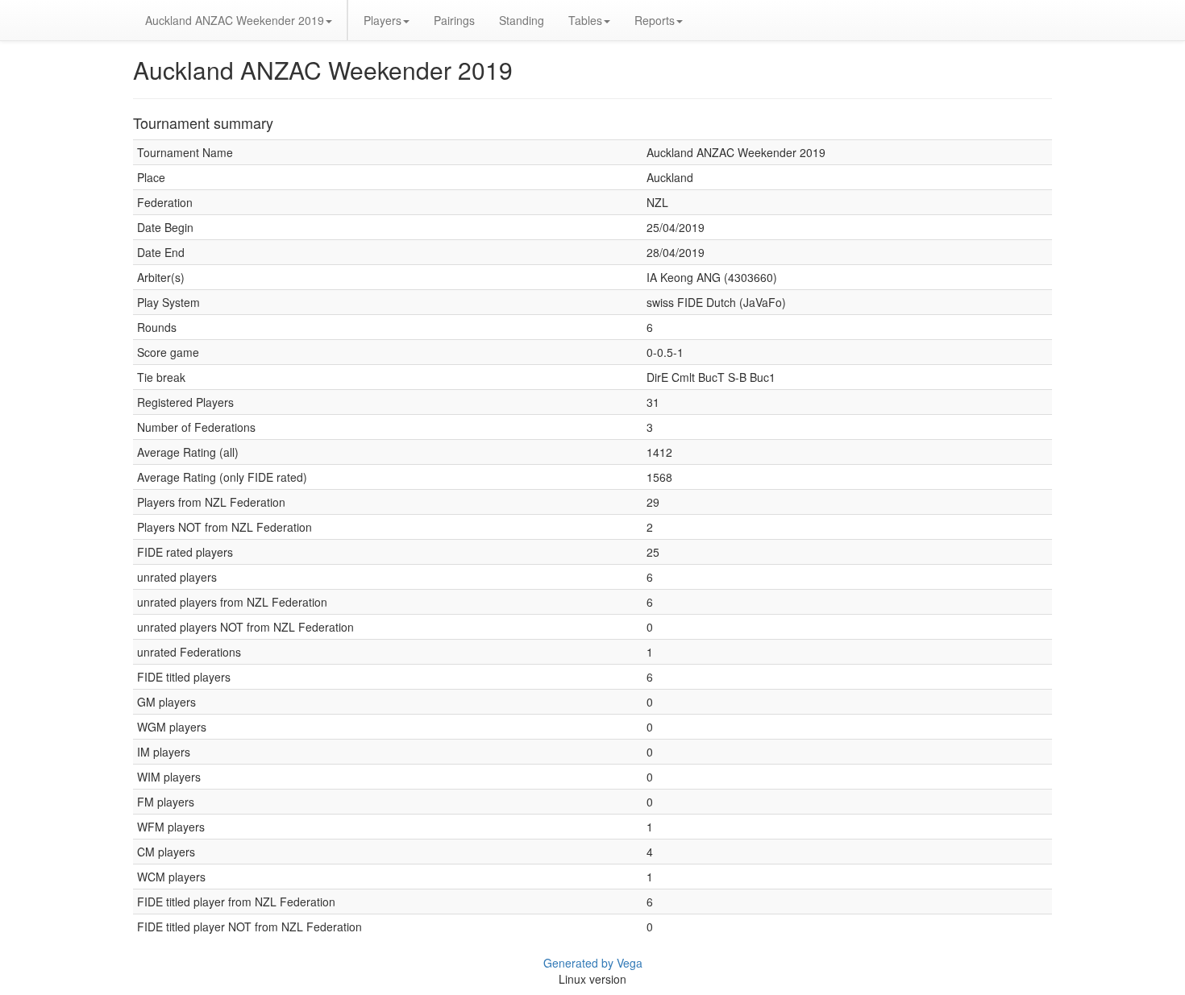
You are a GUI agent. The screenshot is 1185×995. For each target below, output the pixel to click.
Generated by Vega (592, 963)
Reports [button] (654, 20)
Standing (521, 20)
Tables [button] (585, 20)
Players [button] (382, 20)
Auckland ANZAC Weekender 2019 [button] (234, 20)
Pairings (454, 20)
